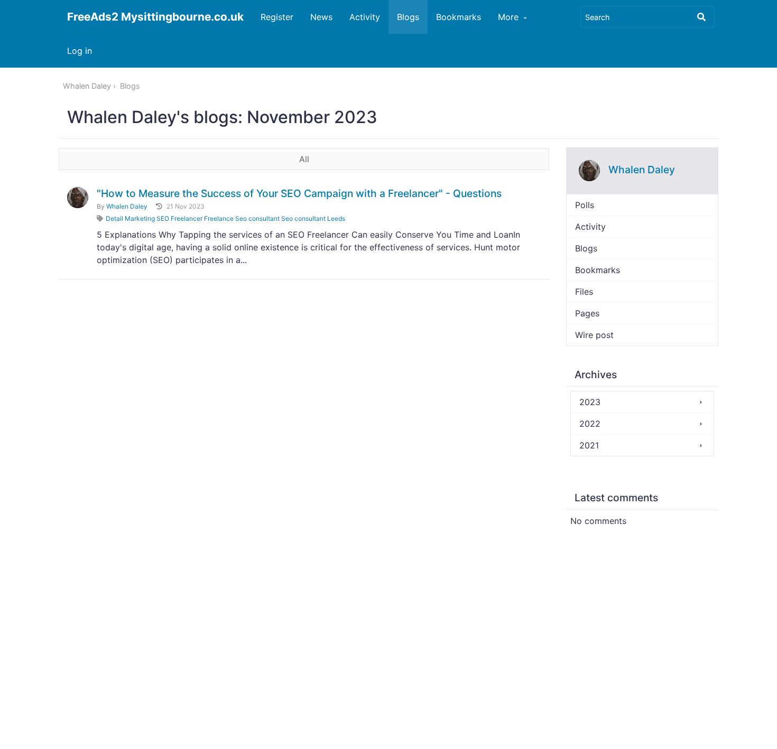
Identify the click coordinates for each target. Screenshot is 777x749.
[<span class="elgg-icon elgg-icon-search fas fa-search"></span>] (701, 16)
